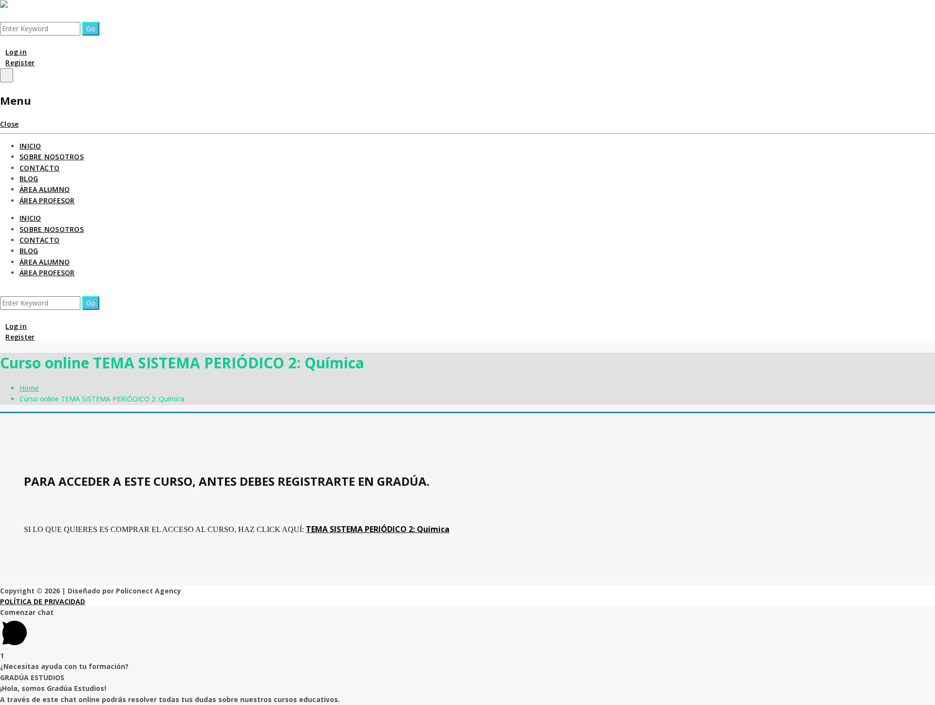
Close (9, 124)
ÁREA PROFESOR (47, 200)
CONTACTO (39, 167)
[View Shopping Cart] (2, 40)
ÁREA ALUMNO (44, 189)
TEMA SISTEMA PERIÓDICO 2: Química (377, 529)
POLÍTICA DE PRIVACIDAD (42, 601)
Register (20, 62)
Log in (16, 52)
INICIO (30, 146)
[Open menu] (6, 75)
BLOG (28, 178)
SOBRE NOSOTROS (51, 156)
